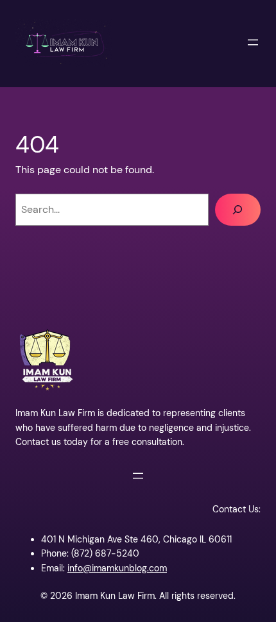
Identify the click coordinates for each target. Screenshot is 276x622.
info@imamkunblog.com (117, 568)
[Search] (238, 210)
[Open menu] (253, 42)
